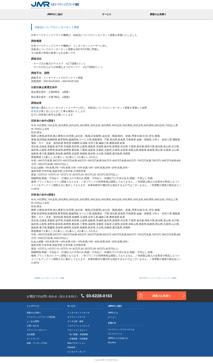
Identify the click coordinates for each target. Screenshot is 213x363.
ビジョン (112, 316)
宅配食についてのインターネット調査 (49, 278)
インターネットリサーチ (78, 312)
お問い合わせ (33, 325)
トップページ (33, 305)
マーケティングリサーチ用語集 (41, 316)
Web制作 (71, 347)
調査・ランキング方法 (37, 342)
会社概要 (31, 334)
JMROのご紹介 (115, 305)
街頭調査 (84, 338)
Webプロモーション (76, 342)
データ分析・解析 (75, 321)
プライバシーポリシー (37, 329)
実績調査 (84, 334)
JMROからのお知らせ (118, 338)
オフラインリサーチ (76, 316)
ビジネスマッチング (76, 351)
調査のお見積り (158, 14)
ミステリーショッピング (78, 325)
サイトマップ (33, 338)
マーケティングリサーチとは (121, 329)
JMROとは (113, 312)
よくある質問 (33, 321)
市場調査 (73, 338)
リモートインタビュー (77, 329)
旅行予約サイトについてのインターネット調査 (158, 278)
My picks (112, 342)
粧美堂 (35, 111)
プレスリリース (115, 333)
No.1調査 (73, 334)
